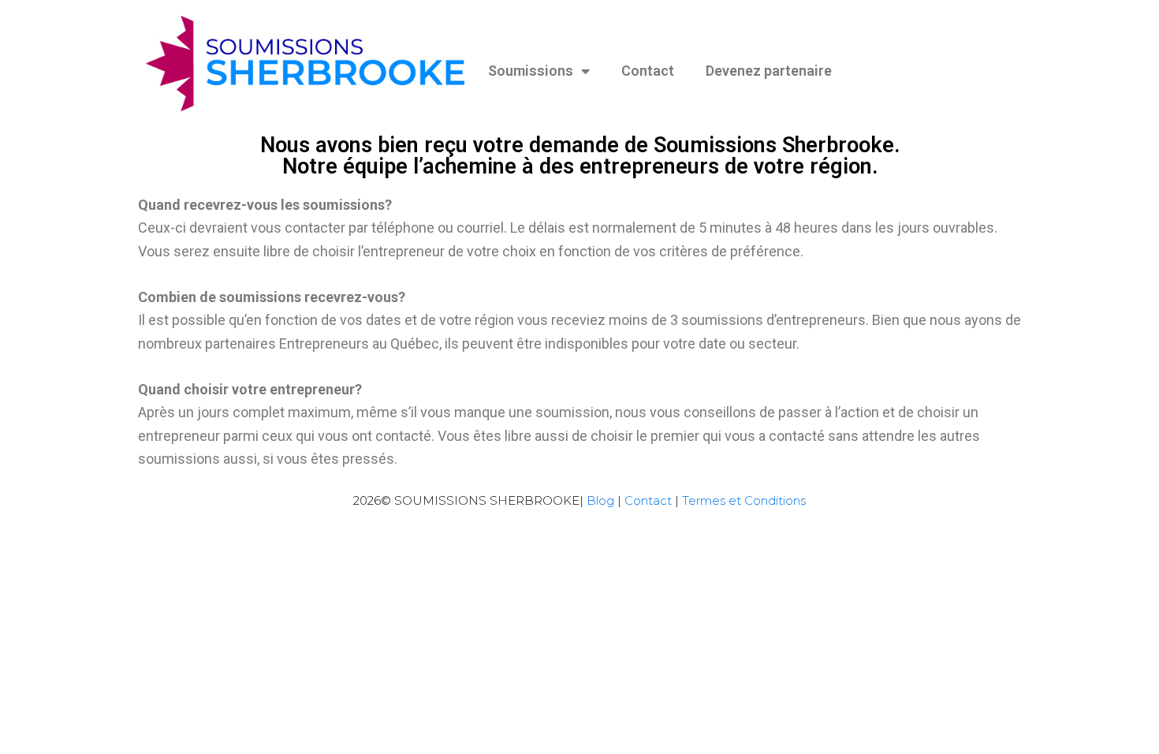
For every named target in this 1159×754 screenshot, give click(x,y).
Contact (647, 70)
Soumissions (530, 70)
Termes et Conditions (744, 500)
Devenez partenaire (769, 70)
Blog (600, 500)
